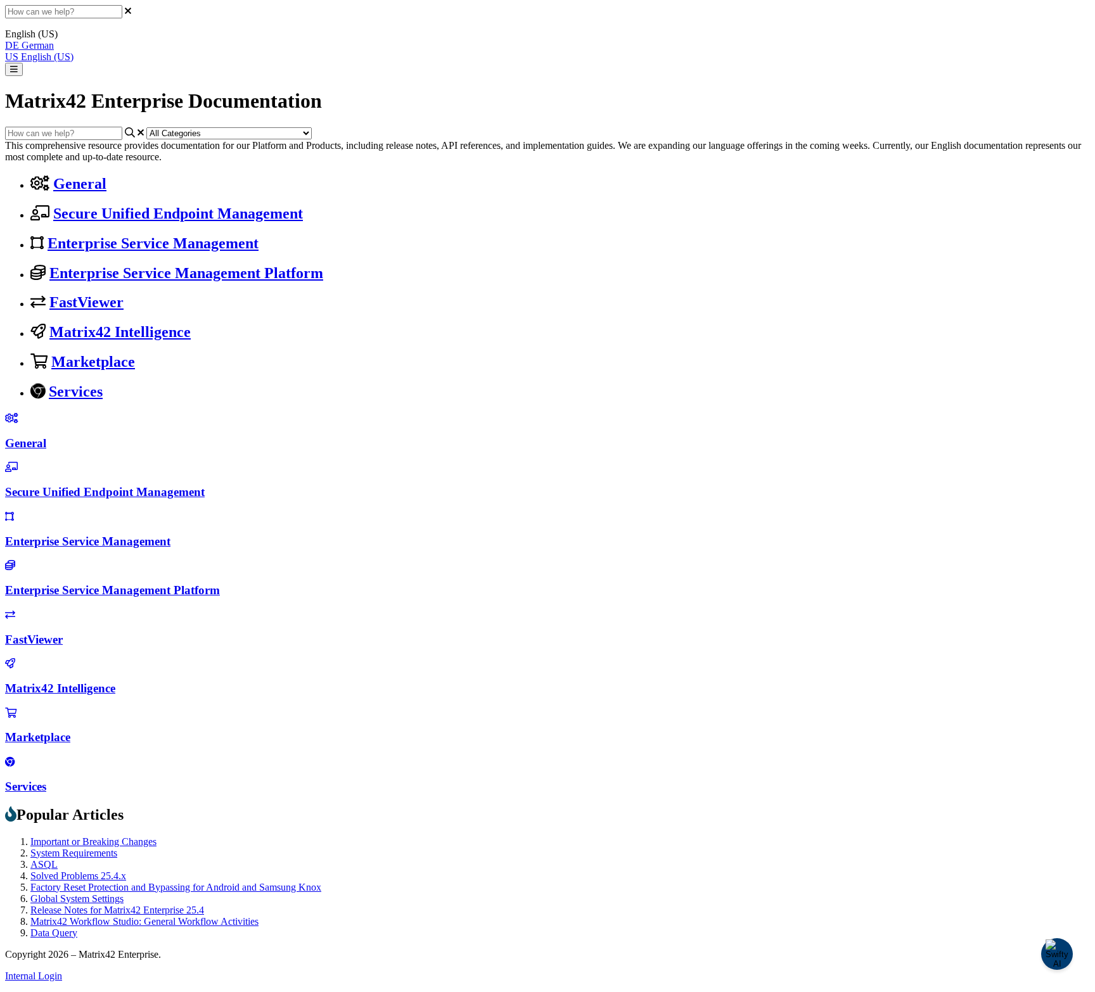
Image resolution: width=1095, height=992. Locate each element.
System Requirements (73, 853)
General (79, 183)
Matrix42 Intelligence (120, 332)
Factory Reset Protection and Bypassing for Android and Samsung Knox (175, 887)
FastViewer (86, 302)
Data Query (53, 932)
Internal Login (33, 975)
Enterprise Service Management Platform (186, 273)
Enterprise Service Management (153, 243)
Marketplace (93, 361)
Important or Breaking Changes (93, 841)
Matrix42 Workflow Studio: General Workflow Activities (144, 921)
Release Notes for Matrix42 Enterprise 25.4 (117, 910)
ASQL (44, 864)
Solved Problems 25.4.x (78, 875)
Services (76, 391)
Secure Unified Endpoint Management (178, 213)
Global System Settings (77, 898)
